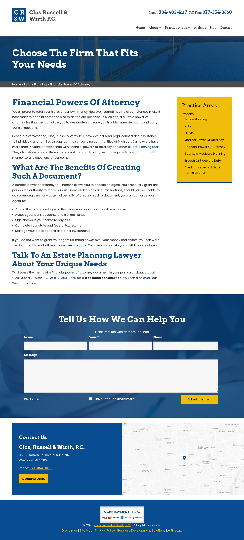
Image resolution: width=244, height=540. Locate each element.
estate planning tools (144, 147)
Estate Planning (195, 119)
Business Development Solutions (141, 530)
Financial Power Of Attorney (204, 147)
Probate (188, 114)
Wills (187, 126)
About (153, 27)
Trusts (189, 133)
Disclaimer (32, 399)
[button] (240, 516)
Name (28, 337)
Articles (200, 27)
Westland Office (33, 479)
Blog (213, 27)
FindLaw (176, 530)
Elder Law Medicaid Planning (205, 154)
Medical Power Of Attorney (204, 140)
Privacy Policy (105, 530)
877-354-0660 (217, 12)
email (147, 278)
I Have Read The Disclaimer (114, 399)
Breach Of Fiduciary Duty (202, 160)
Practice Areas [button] (176, 27)
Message (30, 355)
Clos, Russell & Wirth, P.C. (112, 525)
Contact (226, 27)
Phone (157, 337)
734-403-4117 (173, 12)
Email (94, 337)
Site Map (86, 530)
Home (140, 27)
